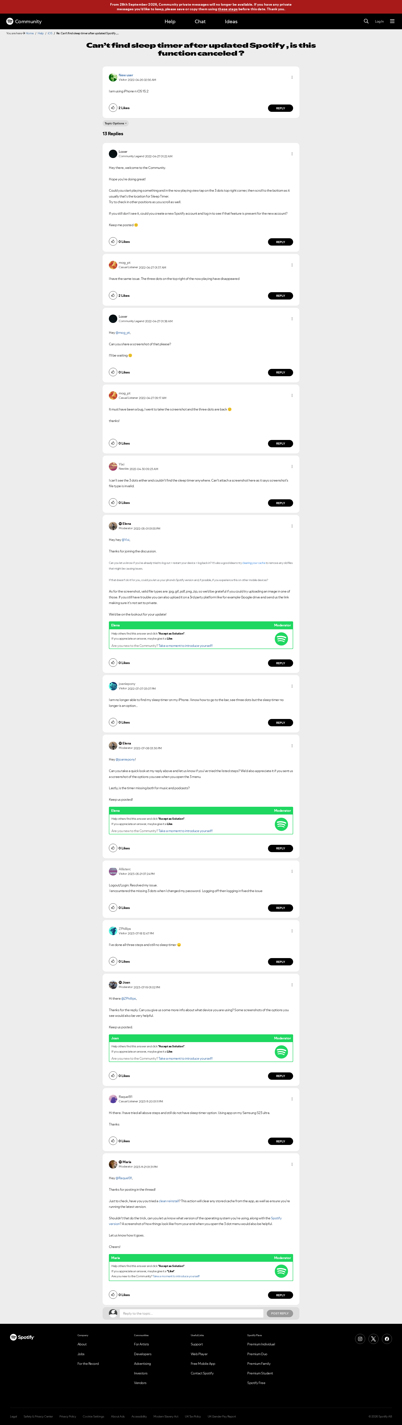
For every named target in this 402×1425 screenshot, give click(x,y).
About (82, 1344)
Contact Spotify (202, 1373)
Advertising (142, 1363)
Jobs (81, 1354)
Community (28, 21)
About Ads (118, 1416)
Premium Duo (257, 1354)
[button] (292, 77)
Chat (200, 21)
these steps (228, 9)
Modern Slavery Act (165, 1416)
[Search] (366, 21)
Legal (13, 1416)
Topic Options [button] (114, 123)
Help (170, 21)
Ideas (231, 21)
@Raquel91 (124, 1178)
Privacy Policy (67, 1416)
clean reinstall (169, 1201)
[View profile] (113, 77)
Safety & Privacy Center (38, 1416)
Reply (280, 108)
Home (30, 33)
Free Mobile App (203, 1363)
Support (197, 1344)
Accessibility (139, 1416)
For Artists (141, 1344)
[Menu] (392, 21)
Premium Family (259, 1363)
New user (126, 75)
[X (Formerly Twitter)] (373, 1339)
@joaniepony (125, 759)
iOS (50, 33)
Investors (141, 1373)
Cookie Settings (93, 1416)
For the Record (88, 1363)
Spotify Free (256, 1382)
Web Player (199, 1354)
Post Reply (280, 1313)
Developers (142, 1354)
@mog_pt (123, 332)
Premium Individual (261, 1344)
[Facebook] (387, 1339)
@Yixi (125, 539)
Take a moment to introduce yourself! (185, 645)
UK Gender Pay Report (222, 1416)
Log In (379, 21)
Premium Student (260, 1373)
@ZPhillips (128, 998)
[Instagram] (360, 1339)
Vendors (140, 1382)
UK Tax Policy (193, 1416)
